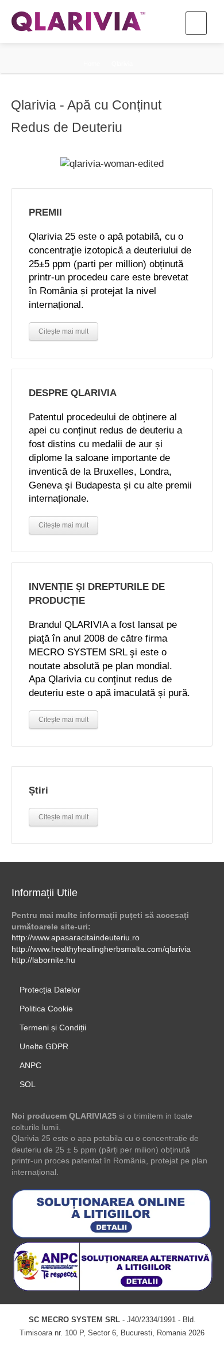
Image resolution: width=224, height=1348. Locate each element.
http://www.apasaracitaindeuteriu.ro (75, 937)
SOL (28, 1084)
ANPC (30, 1065)
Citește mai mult (63, 817)
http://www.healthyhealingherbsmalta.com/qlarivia (101, 949)
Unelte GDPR (44, 1046)
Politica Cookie (46, 1008)
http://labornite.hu (43, 959)
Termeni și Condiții (53, 1027)
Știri (38, 790)
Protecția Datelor (50, 989)
